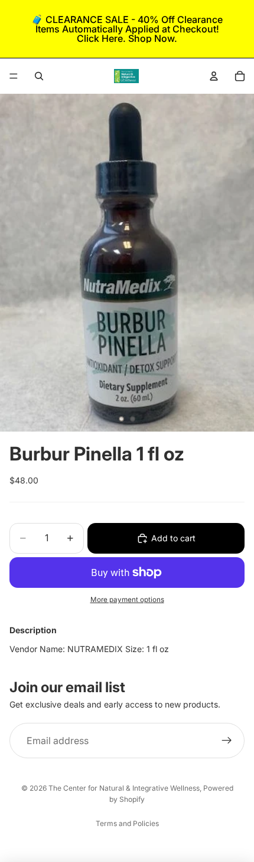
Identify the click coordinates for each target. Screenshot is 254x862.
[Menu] (13, 76)
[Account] (214, 76)
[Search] (39, 76)
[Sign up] (226, 740)
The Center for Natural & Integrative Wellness (124, 788)
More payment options (127, 599)
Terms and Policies (127, 823)
